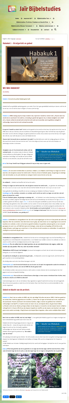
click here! (18, 39)
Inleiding (47, 39)
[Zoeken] (55, 29)
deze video (28, 390)
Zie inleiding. (6, 91)
